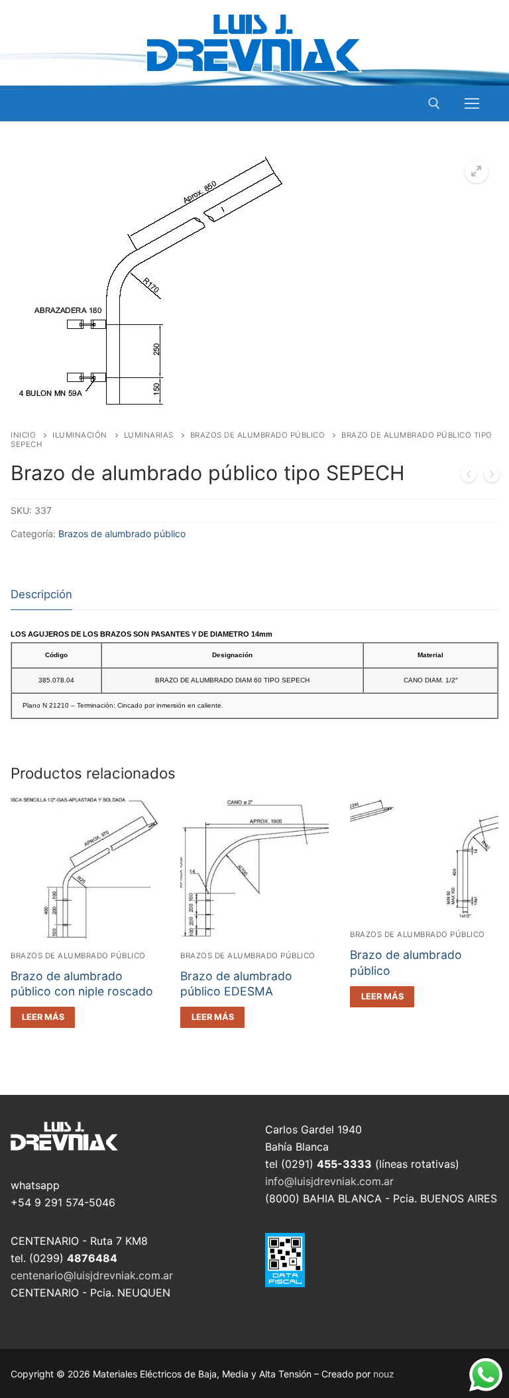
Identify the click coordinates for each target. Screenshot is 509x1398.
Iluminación (79, 435)
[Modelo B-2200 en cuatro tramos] (492, 476)
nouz (383, 1373)
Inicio (23, 435)
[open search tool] (434, 103)
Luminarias (149, 435)
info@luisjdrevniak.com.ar (329, 1181)
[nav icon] (472, 103)
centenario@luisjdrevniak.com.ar (92, 1275)
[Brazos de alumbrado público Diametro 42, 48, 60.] (469, 476)
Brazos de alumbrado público (257, 435)
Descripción (41, 594)
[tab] (41, 595)
